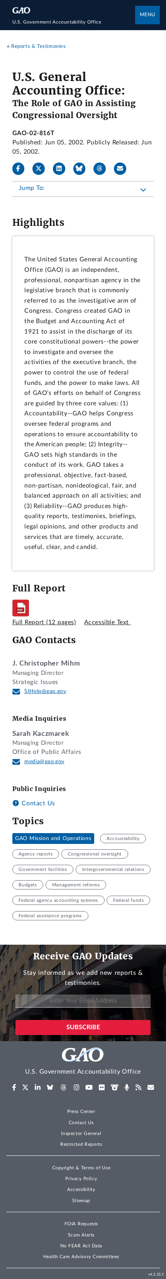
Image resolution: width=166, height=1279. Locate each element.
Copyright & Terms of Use (81, 1167)
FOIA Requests (81, 1223)
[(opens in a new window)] (14, 1087)
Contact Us (37, 803)
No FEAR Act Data (81, 1245)
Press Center (81, 1111)
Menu (147, 14)
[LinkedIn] (62, 169)
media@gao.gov (44, 761)
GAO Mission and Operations (53, 838)
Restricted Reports (81, 1144)
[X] (41, 169)
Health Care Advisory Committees (81, 1256)
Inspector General (81, 1133)
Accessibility (81, 1189)
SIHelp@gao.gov (45, 691)
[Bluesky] (82, 169)
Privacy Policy (81, 1178)
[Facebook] (21, 169)
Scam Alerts (81, 1235)
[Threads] (102, 169)
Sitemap (81, 1200)
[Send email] (123, 169)
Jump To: (32, 188)
